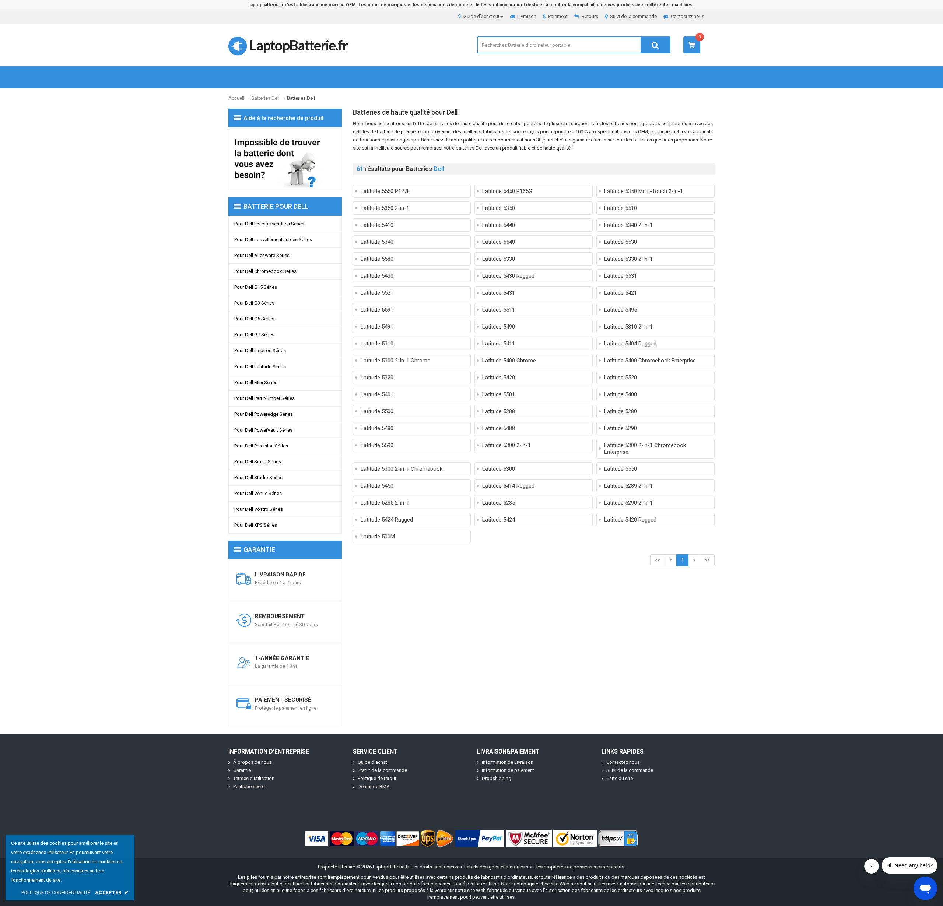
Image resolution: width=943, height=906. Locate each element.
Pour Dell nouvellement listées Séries (273, 239)
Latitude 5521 (377, 292)
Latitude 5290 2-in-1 (628, 502)
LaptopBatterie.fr (298, 44)
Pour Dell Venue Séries (258, 493)
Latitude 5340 (377, 242)
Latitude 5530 (620, 242)
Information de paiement (508, 770)
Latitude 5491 (377, 326)
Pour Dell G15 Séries (255, 287)
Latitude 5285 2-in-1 (385, 502)
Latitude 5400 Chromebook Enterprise (650, 360)
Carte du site (619, 778)
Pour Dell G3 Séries (254, 303)
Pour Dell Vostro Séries (258, 509)
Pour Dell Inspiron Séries (260, 350)
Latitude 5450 (377, 485)
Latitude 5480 (377, 428)
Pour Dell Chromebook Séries (265, 271)
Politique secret (249, 786)
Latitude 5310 (377, 343)
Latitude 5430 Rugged (508, 276)
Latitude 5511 (498, 309)
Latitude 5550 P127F (385, 191)
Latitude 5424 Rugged (387, 519)
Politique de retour (377, 778)
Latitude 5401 (377, 394)
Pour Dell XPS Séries (255, 525)
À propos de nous (252, 762)
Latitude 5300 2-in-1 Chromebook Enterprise (645, 448)
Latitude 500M (378, 536)
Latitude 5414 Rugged (508, 485)
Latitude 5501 (498, 394)
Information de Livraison (507, 762)
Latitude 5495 (620, 309)
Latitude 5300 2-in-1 (506, 445)
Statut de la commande (382, 770)
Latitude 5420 (498, 377)
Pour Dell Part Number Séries (264, 398)
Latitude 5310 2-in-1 (628, 326)
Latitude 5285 (498, 502)
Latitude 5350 (498, 208)
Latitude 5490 (498, 326)
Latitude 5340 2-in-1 (628, 225)
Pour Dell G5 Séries (254, 319)
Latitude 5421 (620, 292)
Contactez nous (687, 16)
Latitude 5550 (620, 469)
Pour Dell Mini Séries (255, 382)
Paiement (558, 16)
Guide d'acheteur (481, 16)
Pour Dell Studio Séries (258, 477)
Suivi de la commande (633, 16)
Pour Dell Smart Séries (257, 461)
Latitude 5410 (377, 225)
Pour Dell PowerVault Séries (263, 430)
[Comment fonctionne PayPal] (480, 838)
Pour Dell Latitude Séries (260, 366)
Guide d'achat (372, 762)
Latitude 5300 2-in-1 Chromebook (401, 469)
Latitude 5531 (620, 276)
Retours (590, 16)
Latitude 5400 (620, 394)
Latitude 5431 (498, 292)
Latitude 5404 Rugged (630, 343)
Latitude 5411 (498, 343)
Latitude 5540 (498, 242)
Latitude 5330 (498, 259)
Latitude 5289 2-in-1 (628, 485)
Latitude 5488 (498, 428)
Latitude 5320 (377, 377)
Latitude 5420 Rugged (630, 519)
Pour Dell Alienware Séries (262, 255)
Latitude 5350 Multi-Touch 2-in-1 (643, 191)
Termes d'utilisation (253, 778)
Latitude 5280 (620, 411)
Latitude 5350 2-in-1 (385, 208)
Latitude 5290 (620, 428)
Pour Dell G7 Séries (254, 334)
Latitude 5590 (377, 445)
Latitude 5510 (620, 208)
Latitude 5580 (377, 259)
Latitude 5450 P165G (507, 191)
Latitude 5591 (377, 309)
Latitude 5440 (498, 225)
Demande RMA (374, 786)
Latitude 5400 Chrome (509, 360)
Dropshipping (496, 778)
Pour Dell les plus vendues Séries (269, 223)
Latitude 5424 (498, 519)
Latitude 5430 (377, 276)
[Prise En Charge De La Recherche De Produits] (285, 158)
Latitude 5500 (377, 411)
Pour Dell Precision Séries (261, 446)
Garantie (242, 770)
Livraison (526, 16)
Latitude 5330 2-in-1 (628, 259)
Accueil (236, 98)
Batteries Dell (266, 98)
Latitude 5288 (498, 411)
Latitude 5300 (498, 469)
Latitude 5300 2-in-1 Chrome (395, 360)
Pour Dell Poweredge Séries (263, 414)
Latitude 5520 (620, 377)
